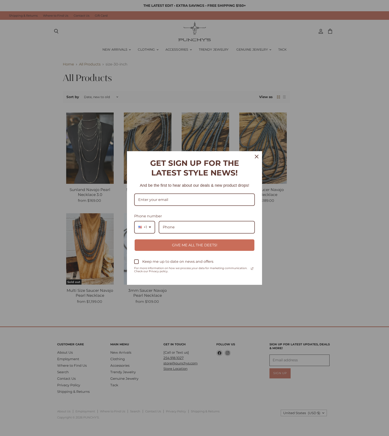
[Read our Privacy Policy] (252, 268)
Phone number (148, 216)
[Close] (256, 156)
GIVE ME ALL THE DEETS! (194, 245)
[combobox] (144, 227)
